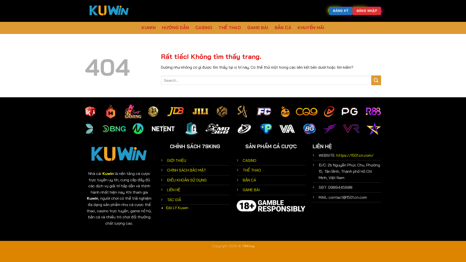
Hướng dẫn (175, 27)
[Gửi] (376, 80)
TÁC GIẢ (174, 199)
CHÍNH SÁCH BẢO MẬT (186, 170)
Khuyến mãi (311, 27)
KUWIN (148, 27)
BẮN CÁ (249, 180)
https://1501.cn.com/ (355, 155)
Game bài (257, 27)
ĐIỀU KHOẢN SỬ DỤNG (187, 180)
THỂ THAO (252, 170)
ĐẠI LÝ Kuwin (177, 207)
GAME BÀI (251, 189)
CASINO (249, 160)
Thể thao (229, 27)
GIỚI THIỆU (176, 160)
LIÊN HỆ (173, 189)
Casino (203, 27)
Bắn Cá (283, 27)
